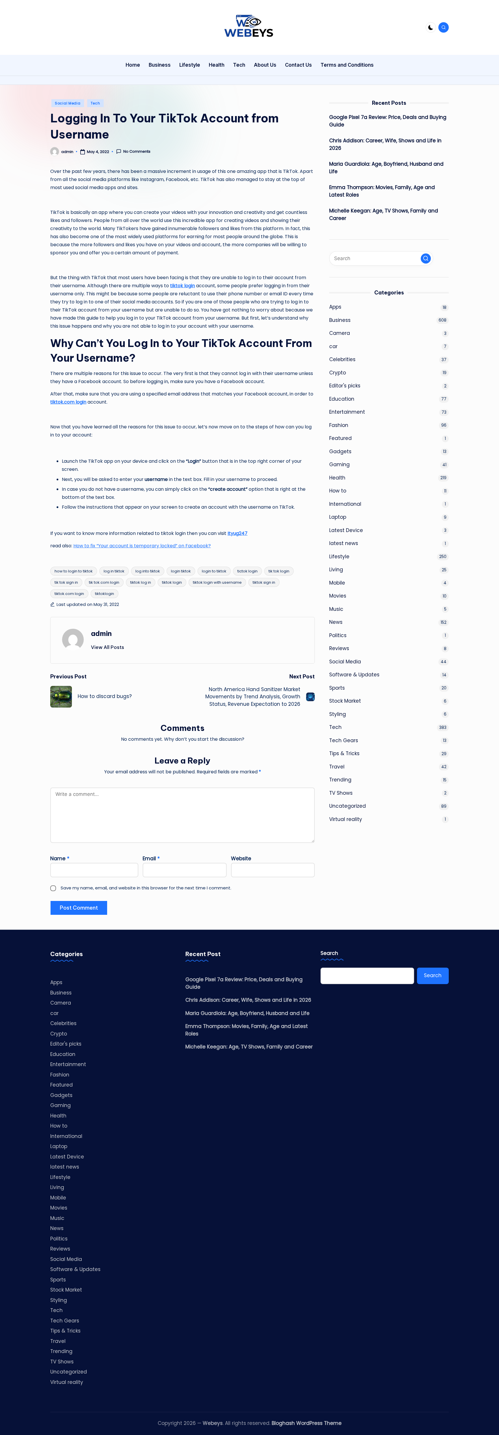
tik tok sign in (66, 582)
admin (101, 633)
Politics (338, 635)
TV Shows (341, 793)
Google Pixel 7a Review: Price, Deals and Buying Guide (387, 121)
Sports (337, 687)
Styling (337, 714)
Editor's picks (344, 385)
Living (336, 569)
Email (151, 858)
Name (59, 858)
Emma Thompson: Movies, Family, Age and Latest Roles (382, 191)
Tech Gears (343, 740)
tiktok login (172, 582)
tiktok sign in (264, 582)
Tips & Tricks (344, 753)
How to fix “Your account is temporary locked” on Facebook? (142, 545)
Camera (339, 333)
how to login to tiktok (74, 571)
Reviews (339, 648)
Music (336, 609)
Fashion (338, 425)
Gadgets (340, 451)
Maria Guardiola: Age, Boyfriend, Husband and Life (386, 168)
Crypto (337, 372)
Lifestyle (339, 556)
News (335, 622)
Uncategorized (347, 806)
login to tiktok (214, 571)
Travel (337, 766)
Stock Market (345, 700)
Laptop (337, 517)
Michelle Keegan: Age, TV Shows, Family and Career (383, 214)
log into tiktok (147, 571)
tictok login (247, 571)
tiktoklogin (104, 593)
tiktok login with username (217, 582)
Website (241, 858)
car (333, 346)
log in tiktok (114, 571)
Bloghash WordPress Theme (307, 1423)
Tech (95, 103)
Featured (340, 438)
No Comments (136, 151)
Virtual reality (345, 819)
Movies (337, 595)
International (345, 504)
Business (340, 320)
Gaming (339, 464)
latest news (343, 543)
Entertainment (347, 411)
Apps (335, 306)
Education (341, 398)
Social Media (68, 103)
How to (337, 490)
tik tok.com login (104, 582)
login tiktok (181, 571)
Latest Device (346, 530)
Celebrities (342, 359)
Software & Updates (354, 674)
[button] (107, 647)
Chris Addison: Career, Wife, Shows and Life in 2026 (385, 144)
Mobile (337, 582)
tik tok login (279, 571)
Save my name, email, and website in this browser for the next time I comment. (146, 888)
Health (337, 477)
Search (329, 953)
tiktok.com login (69, 593)
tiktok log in (140, 582)
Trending (340, 779)
